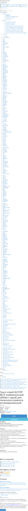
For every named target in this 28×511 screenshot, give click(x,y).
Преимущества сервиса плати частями (14, 30)
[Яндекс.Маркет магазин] (9, 461)
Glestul (4, 143)
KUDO (4, 178)
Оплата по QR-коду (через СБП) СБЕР (14, 27)
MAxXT (4, 185)
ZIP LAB (4, 292)
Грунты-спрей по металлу (8, 373)
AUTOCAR (5, 55)
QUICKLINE (5, 221)
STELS (4, 267)
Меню (4, 13)
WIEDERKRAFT (6, 288)
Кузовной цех (6, 339)
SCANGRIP (5, 249)
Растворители (6, 353)
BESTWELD (5, 71)
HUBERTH (5, 158)
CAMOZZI (5, 81)
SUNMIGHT (5, 271)
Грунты (4, 329)
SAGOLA (5, 245)
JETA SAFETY (6, 166)
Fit (3, 122)
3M (3, 39)
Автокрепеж (5, 321)
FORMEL (5, 129)
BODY (4, 75)
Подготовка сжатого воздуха (9, 349)
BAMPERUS (5, 66)
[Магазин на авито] (7, 466)
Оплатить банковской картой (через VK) (14, 31)
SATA (4, 247)
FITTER (4, 124)
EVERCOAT (5, 116)
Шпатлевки (5, 362)
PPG (4, 218)
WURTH (4, 290)
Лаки (4, 341)
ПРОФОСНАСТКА (7, 309)
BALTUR (4, 65)
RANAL (4, 224)
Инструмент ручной (7, 333)
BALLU (4, 64)
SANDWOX (5, 246)
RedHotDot (5, 226)
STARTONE (5, 264)
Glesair (4, 137)
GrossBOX (5, 151)
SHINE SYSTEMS (6, 254)
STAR (4, 263)
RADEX (4, 222)
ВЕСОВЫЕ (5, 300)
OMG (4, 209)
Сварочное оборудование (8, 357)
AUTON (4, 58)
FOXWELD (5, 130)
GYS (4, 153)
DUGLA (4, 105)
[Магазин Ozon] (7, 464)
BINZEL (4, 73)
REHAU (4, 229)
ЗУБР (4, 302)
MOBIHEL (5, 194)
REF (4, 228)
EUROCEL (5, 113)
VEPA (4, 282)
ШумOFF (5, 316)
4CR (4, 40)
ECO (4, 109)
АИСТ (4, 295)
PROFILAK (5, 220)
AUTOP (4, 59)
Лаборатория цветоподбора (9, 340)
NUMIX (4, 206)
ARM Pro (5, 52)
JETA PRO (5, 165)
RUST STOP (5, 243)
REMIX (4, 235)
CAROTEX (5, 85)
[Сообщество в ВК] (7, 463)
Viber (26, 4)
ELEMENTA (5, 111)
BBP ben (4, 69)
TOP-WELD (5, 275)
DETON (4, 98)
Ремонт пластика (6, 356)
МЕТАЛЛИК (5, 306)
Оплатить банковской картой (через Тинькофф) (16, 32)
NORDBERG (5, 200)
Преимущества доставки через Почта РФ (14, 26)
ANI (3, 48)
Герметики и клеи (7, 328)
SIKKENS (5, 257)
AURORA (5, 54)
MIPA (4, 190)
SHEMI (4, 253)
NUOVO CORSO (6, 207)
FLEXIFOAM (5, 125)
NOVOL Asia (5, 205)
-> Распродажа (6, 37)
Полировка (5, 350)
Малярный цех (6, 343)
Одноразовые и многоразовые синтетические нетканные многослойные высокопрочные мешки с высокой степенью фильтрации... (13, 483)
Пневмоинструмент (7, 347)
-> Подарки (5, 36)
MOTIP (4, 196)
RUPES (4, 242)
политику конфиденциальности (13, 505)
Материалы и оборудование (11, 16)
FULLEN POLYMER (7, 132)
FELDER (4, 120)
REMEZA (5, 234)
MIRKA (4, 193)
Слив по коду (8, 19)
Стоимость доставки (9, 24)
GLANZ (4, 134)
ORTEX (4, 211)
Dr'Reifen (5, 102)
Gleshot (4, 140)
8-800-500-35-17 (3, 3)
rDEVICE (5, 225)
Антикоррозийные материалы (9, 324)
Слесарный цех (6, 358)
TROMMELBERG (6, 278)
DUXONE (5, 108)
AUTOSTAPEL (6, 60)
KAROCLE (5, 171)
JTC (3, 168)
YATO (4, 291)
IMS (3, 160)
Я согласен (3, 510)
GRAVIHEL (5, 145)
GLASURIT (5, 136)
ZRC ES (4, 294)
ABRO (4, 41)
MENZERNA (5, 188)
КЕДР (4, 303)
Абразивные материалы (8, 320)
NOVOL (4, 203)
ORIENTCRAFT (6, 210)
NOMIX (4, 198)
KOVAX (4, 177)
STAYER (4, 266)
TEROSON (5, 273)
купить (14, 416)
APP (4, 49)
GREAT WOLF (6, 147)
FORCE (4, 128)
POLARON (5, 217)
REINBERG (5, 231)
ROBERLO (5, 238)
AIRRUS (4, 44)
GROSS (4, 149)
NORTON (5, 201)
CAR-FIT (5, 83)
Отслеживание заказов (10, 22)
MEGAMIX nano (6, 186)
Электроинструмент (7, 365)
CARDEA (5, 84)
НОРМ (4, 307)
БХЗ (3, 299)
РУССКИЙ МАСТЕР (7, 313)
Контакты (5, 34)
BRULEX (4, 79)
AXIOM (4, 62)
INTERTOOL (5, 162)
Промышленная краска (8, 352)
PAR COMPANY (6, 213)
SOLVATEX (5, 260)
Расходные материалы (8, 354)
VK (5, 6)
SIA (3, 256)
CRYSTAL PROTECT (7, 93)
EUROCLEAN (6, 115)
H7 (3, 154)
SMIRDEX (5, 259)
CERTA (4, 87)
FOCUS (4, 126)
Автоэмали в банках (9, 17)
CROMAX (5, 92)
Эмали (4, 366)
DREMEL (5, 104)
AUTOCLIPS (5, 56)
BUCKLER (5, 80)
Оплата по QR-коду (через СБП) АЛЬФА (14, 28)
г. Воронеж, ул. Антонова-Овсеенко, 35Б (9, 493)
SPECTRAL (5, 262)
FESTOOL (5, 121)
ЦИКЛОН (5, 315)
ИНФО (4, 20)
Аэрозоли (5, 326)
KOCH (4, 175)
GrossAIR (5, 150)
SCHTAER (5, 252)
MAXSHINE (5, 183)
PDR (4, 214)
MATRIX (4, 182)
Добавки (4, 330)
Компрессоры (6, 336)
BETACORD (5, 72)
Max (6, 4)
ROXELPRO (5, 239)
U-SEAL (4, 281)
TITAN (4, 274)
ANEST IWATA (6, 47)
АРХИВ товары (6, 298)
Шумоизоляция (6, 364)
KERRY (4, 172)
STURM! (4, 270)
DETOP (4, 100)
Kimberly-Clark (6, 173)
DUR (4, 107)
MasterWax (5, 179)
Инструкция (14, 419)
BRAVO (4, 77)
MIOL (4, 189)
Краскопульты (6, 337)
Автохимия (5, 322)
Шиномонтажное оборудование (10, 361)
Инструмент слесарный (8, 335)
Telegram (17, 4)
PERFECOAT (5, 215)
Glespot (4, 141)
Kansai (4, 169)
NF (3, 197)
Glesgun (4, 139)
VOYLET (4, 285)
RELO (4, 232)
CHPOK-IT (5, 88)
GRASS (4, 144)
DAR (4, 94)
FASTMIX (5, 117)
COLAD (4, 90)
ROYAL (4, 241)
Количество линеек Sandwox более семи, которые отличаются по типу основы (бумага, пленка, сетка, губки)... (14, 489)
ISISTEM (5, 164)
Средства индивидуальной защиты (10, 360)
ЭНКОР (4, 318)
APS (4, 51)
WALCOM (5, 287)
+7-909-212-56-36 (4, 495)
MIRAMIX (5, 192)
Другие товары (6, 332)
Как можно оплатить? (10, 23)
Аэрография (5, 325)
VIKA (4, 283)
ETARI (4, 112)
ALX (3, 45)
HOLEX (4, 157)
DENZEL (4, 97)
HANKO (4, 156)
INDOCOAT (5, 161)
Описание (3, 421)
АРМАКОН (5, 296)
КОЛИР (4, 305)
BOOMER (5, 76)
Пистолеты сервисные (8, 345)
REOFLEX (5, 237)
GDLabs (4, 133)
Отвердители (6, 344)
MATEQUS (5, 181)
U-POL (4, 279)
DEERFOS (5, 96)
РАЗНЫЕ (5, 310)
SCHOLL (5, 250)
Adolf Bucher (5, 43)
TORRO (4, 277)
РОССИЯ (5, 311)
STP (4, 269)
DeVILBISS (5, 101)
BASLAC (4, 68)
